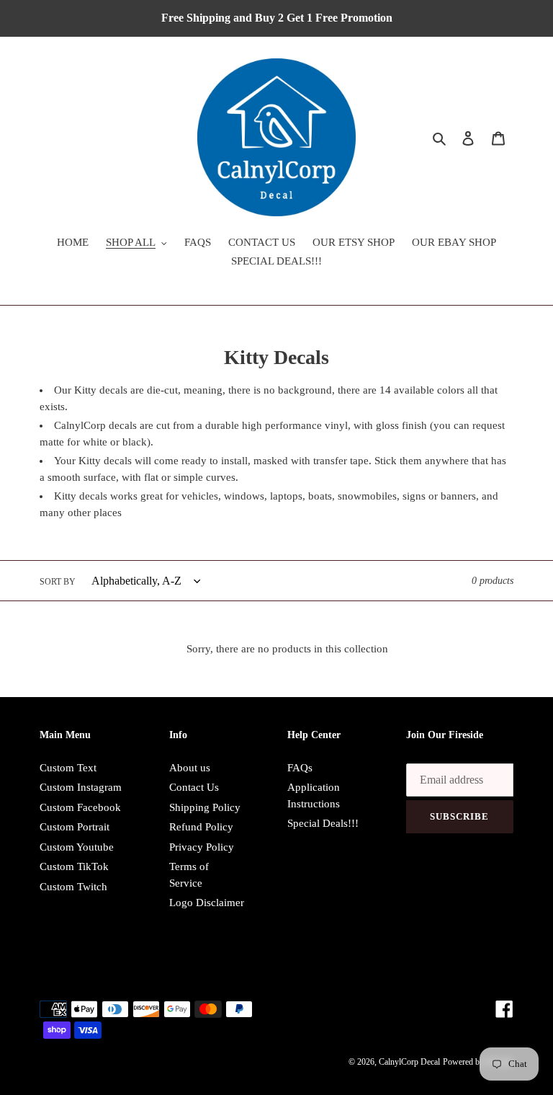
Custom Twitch (73, 886)
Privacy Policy (201, 847)
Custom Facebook (80, 807)
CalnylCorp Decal (409, 1062)
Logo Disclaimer (206, 902)
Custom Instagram (81, 787)
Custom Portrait (74, 827)
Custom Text (68, 767)
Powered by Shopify (478, 1062)
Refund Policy (201, 827)
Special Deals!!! (323, 823)
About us (189, 767)
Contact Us (194, 787)
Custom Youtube (77, 847)
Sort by (58, 582)
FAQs (300, 767)
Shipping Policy (204, 807)
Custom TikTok (74, 866)
